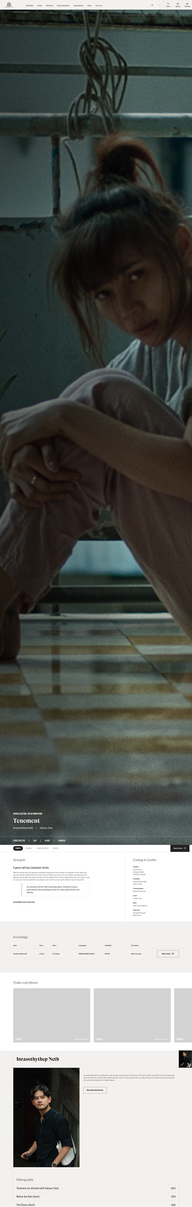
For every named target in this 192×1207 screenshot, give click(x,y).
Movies (20, 12)
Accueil (15, 12)
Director (55, 848)
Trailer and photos (42, 848)
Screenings (28, 848)
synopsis (18, 848)
